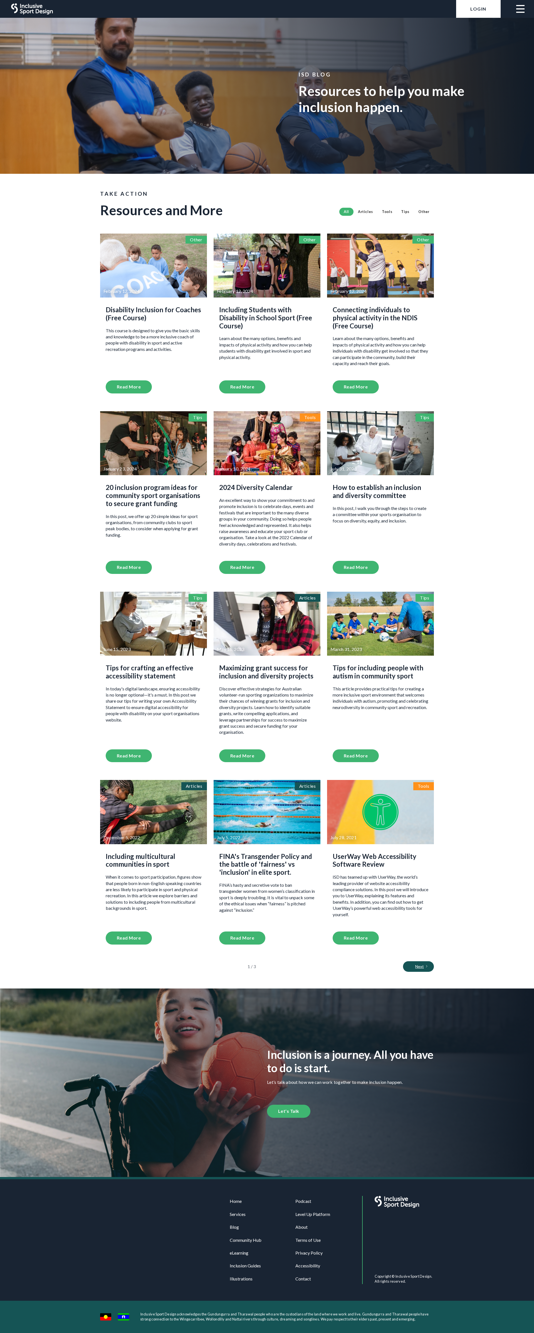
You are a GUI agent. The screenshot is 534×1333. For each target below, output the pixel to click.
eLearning (239, 1252)
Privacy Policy (309, 1252)
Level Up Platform (312, 1214)
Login (478, 8)
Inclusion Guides (245, 1265)
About (301, 1227)
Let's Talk (288, 1111)
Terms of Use (308, 1240)
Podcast (303, 1201)
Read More (129, 386)
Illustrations (241, 1278)
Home (236, 1201)
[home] (32, 8)
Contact (303, 1278)
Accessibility (307, 1265)
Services (238, 1214)
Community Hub (245, 1240)
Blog (234, 1227)
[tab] (346, 212)
